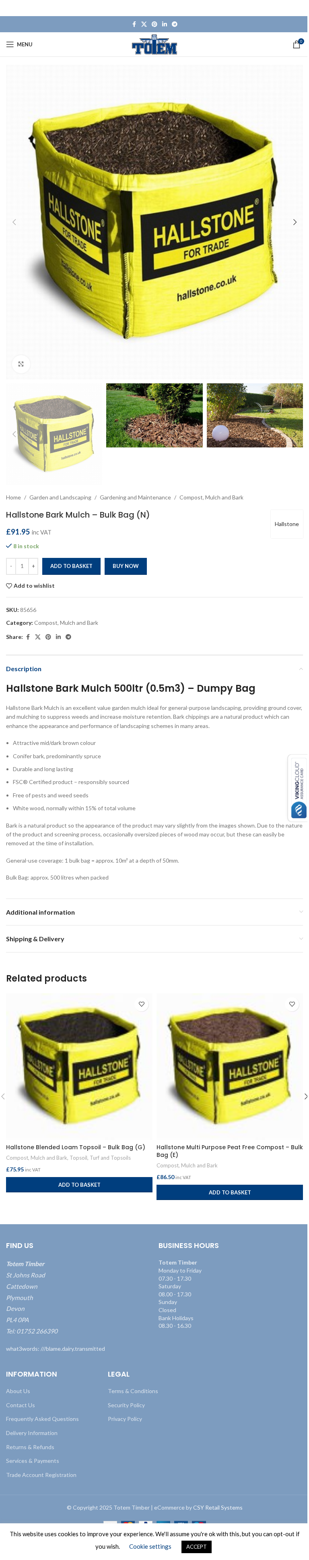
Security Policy (126, 1405)
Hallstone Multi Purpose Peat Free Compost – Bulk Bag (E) (230, 1151)
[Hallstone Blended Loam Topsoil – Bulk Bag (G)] (79, 1066)
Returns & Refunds (30, 1447)
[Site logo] (154, 43)
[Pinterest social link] (154, 24)
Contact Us (20, 1405)
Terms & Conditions (133, 1390)
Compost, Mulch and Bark (211, 497)
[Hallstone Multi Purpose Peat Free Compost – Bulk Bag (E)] (230, 1066)
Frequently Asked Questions (42, 1418)
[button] (14, 222)
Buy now (126, 566)
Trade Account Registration (41, 1474)
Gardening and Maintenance (135, 497)
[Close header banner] (299, 8)
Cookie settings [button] (150, 1546)
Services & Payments (32, 1460)
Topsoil (78, 1157)
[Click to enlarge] (21, 364)
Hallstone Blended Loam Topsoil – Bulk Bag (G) (75, 1147)
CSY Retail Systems (218, 1507)
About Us (18, 1390)
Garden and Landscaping (60, 497)
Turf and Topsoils (110, 1157)
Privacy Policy (125, 1418)
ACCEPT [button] (196, 1546)
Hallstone (287, 523)
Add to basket (71, 566)
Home (13, 497)
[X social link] (144, 24)
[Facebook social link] (134, 24)
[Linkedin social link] (164, 24)
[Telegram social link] (174, 24)
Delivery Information (32, 1432)
